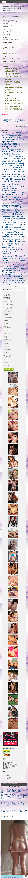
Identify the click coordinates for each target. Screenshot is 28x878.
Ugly (9, 241)
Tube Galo (6, 346)
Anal (15, 232)
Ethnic (18, 137)
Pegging (16, 266)
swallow (10, 244)
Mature (13, 249)
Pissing (18, 133)
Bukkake (5, 186)
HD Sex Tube (7, 332)
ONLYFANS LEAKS (8, 308)
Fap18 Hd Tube (7, 350)
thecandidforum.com (6, 202)
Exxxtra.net (5, 768)
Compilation (17, 265)
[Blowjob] (13, 478)
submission (6, 169)
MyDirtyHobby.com (12, 280)
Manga (8, 276)
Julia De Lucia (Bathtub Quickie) (12, 86)
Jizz (8, 284)
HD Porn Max (7, 334)
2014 (11, 235)
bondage (6, 176)
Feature (17, 258)
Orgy (13, 202)
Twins (10, 210)
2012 (12, 195)
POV (12, 229)
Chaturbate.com (6, 268)
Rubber (21, 167)
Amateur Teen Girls (8, 292)
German (20, 135)
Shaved (13, 206)
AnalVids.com (14, 276)
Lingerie (18, 186)
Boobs (19, 214)
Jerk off (19, 169)
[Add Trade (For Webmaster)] (8, 371)
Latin (11, 237)
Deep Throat (15, 216)
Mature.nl (12, 149)
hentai (4, 222)
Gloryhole (20, 232)
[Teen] (13, 656)
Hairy (4, 156)
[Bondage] (13, 692)
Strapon (9, 225)
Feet (19, 181)
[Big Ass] (13, 419)
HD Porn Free (7, 342)
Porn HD (6, 115)
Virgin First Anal (7, 294)
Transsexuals (13, 188)
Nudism (10, 227)
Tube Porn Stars (7, 363)
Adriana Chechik (21, 212)
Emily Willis (22, 272)
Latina (4, 284)
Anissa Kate (21, 192)
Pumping (19, 249)
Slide (6, 135)
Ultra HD (15, 268)
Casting (22, 237)
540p (12, 200)
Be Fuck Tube (20, 811)
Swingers (9, 239)
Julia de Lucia (8, 84)
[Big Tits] (13, 466)
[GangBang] (13, 538)
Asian (14, 154)
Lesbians (18, 165)
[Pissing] (13, 431)
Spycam (21, 151)
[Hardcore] (13, 573)
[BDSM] (13, 454)
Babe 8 (5, 813)
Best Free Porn (3, 817)
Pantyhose (16, 219)
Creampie (6, 179)
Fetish (16, 274)
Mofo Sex (9, 814)
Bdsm (13, 147)
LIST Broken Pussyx (8, 301)
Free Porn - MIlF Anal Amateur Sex (10, 764)
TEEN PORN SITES (8, 310)
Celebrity (19, 241)
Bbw (10, 154)
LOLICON (6, 362)
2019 (4, 261)
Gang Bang (6, 216)
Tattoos (21, 278)
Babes (13, 137)
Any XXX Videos (7, 355)
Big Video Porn (7, 337)
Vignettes (20, 204)
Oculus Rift (11, 174)
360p (21, 220)
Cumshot (16, 172)
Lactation (18, 154)
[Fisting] (13, 728)
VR (22, 258)
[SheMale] (13, 645)
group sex (19, 202)
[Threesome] (13, 668)
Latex (16, 282)
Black (10, 135)
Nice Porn (6, 347)
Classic (13, 197)
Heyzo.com (17, 229)
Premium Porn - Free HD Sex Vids (10, 765)
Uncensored (11, 165)
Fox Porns (25, 811)
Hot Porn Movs (7, 314)
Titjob (10, 186)
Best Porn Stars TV (8, 356)
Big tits (13, 241)
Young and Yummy (8, 317)
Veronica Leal (14, 203)
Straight (5, 234)
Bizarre (23, 241)
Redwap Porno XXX (8, 339)
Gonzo (5, 137)
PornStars (22, 156)
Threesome (7, 272)
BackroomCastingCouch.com (8, 247)
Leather (21, 275)
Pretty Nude (6, 353)
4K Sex (15, 813)
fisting (18, 225)
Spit (11, 268)
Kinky (17, 195)
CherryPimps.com (16, 208)
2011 (21, 208)
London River (16, 237)
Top (26, 876)
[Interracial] (13, 609)
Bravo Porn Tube (7, 333)
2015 (20, 161)
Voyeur (16, 184)
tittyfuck (8, 208)
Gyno (3, 149)
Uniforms (16, 167)
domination (6, 192)
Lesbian (5, 237)
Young (5, 241)
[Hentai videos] (13, 585)
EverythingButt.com (11, 220)
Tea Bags (4, 232)
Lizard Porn (6, 352)
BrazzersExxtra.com (20, 149)
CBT (11, 176)
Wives (15, 135)
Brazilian (18, 179)
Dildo (4, 244)
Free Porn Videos (7, 329)
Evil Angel (9, 203)
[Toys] (13, 502)
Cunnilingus (18, 200)
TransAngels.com (15, 163)
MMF (10, 218)
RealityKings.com (6, 229)
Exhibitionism (9, 212)
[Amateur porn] (12, 377)
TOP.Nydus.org (7, 361)
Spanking (5, 142)
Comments (7, 776)
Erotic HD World (7, 311)
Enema (14, 239)
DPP (22, 154)
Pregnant (16, 227)
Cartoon (12, 274)
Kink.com (11, 258)
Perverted (5, 278)
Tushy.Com (10, 252)
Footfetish (4, 167)
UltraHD (18, 247)
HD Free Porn (7, 345)
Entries (6, 775)
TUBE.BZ (6, 321)
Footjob (14, 263)
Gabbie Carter (10, 232)
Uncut (21, 163)
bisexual (5, 252)
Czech (4, 158)
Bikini (10, 139)
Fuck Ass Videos (24, 815)
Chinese (4, 161)
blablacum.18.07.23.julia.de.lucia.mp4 (11, 44)
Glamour (22, 229)
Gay (11, 169)
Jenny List (6, 326)
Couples (5, 214)
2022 (6, 266)
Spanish (10, 256)
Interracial (6, 195)
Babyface (4, 225)
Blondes (15, 139)
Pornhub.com (6, 151)
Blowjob (19, 115)
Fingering (6, 206)
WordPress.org (7, 778)
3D (9, 137)
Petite (15, 212)
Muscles (5, 210)
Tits (15, 256)
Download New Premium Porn (9, 766)
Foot (9, 144)
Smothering (21, 282)
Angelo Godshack (11, 133)
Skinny (22, 172)
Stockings (6, 249)
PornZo (5, 359)
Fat (3, 212)
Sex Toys (5, 246)
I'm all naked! (7, 295)
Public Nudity (19, 147)
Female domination (13, 261)
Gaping (5, 144)
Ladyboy (5, 256)
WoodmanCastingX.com (9, 270)
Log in (5, 774)
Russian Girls (5, 188)
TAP (20, 244)
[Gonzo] (13, 561)
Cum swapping (18, 141)
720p (15, 251)
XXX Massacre (7, 297)
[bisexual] (13, 680)
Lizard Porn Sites (6, 767)
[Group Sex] (13, 704)
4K (23, 165)
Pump (20, 276)
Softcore (4, 220)
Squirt (22, 268)
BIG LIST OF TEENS (8, 307)
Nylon (3, 276)
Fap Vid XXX (6, 336)
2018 (14, 115)
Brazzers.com (6, 254)
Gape (11, 142)
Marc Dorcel (5, 174)
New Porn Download (7, 763)
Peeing (22, 218)
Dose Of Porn (7, 327)
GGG (22, 216)
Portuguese (11, 266)
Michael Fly (21, 227)
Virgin (18, 197)
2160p (7, 149)
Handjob (12, 214)
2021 (13, 179)
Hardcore (15, 144)
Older (15, 169)
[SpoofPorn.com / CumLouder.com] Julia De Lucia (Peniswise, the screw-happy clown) (13, 78)
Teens (14, 210)
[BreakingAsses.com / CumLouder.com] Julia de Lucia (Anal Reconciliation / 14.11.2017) (14, 73)
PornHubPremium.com (7, 265)
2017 (4, 197)
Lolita (13, 186)
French (4, 165)
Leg (23, 244)
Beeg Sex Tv (6, 330)
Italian (4, 204)
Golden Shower (21, 280)
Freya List (6, 323)
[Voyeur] (13, 597)
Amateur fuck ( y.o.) (8, 300)
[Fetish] (13, 526)
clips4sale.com (6, 172)
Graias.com (4, 184)
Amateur (6, 199)
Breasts (5, 258)
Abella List (6, 316)
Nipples (23, 239)
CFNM (9, 163)
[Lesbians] (13, 621)
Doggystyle (7, 190)
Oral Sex (15, 156)
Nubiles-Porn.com (17, 253)
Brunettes (5, 280)
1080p (11, 115)
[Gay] (13, 550)
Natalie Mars (10, 158)
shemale (16, 272)
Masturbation (19, 234)
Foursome (5, 218)
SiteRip (14, 192)
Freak (16, 181)
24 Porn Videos (7, 324)
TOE (18, 268)
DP (23, 256)
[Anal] (13, 395)
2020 (9, 156)
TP (11, 253)
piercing (15, 190)
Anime (14, 225)
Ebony (19, 256)
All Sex (16, 115)
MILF (19, 206)
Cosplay (5, 139)
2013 (21, 195)
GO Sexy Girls (7, 303)
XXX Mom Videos (20, 814)
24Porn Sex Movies (8, 340)
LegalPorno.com (19, 158)
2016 (13, 151)
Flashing (4, 163)
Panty (15, 161)
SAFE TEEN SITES (8, 305)
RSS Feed (14, 286)
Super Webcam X (7, 298)
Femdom (10, 161)
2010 (11, 246)
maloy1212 (10, 12)
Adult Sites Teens (7, 365)
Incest (18, 221)
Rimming (6, 274)
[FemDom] (13, 716)
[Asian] (13, 443)
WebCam (20, 210)
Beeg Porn (6, 319)
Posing (22, 177)
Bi (22, 214)
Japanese (19, 174)
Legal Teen (10, 222)
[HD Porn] (13, 407)
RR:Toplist (6, 358)
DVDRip (16, 176)
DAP (23, 186)
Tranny (18, 270)
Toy (17, 151)
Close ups (21, 139)
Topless (18, 239)
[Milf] (13, 633)
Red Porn (6, 343)
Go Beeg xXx (7, 320)
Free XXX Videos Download (8, 762)
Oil (7, 227)
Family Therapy (5, 282)
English (10, 167)
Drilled (9, 197)
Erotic (11, 282)
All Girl (4, 239)
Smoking (17, 222)
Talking (22, 222)
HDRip (10, 184)
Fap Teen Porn (7, 313)
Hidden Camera (13, 278)
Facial (16, 244)
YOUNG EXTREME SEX (9, 304)
